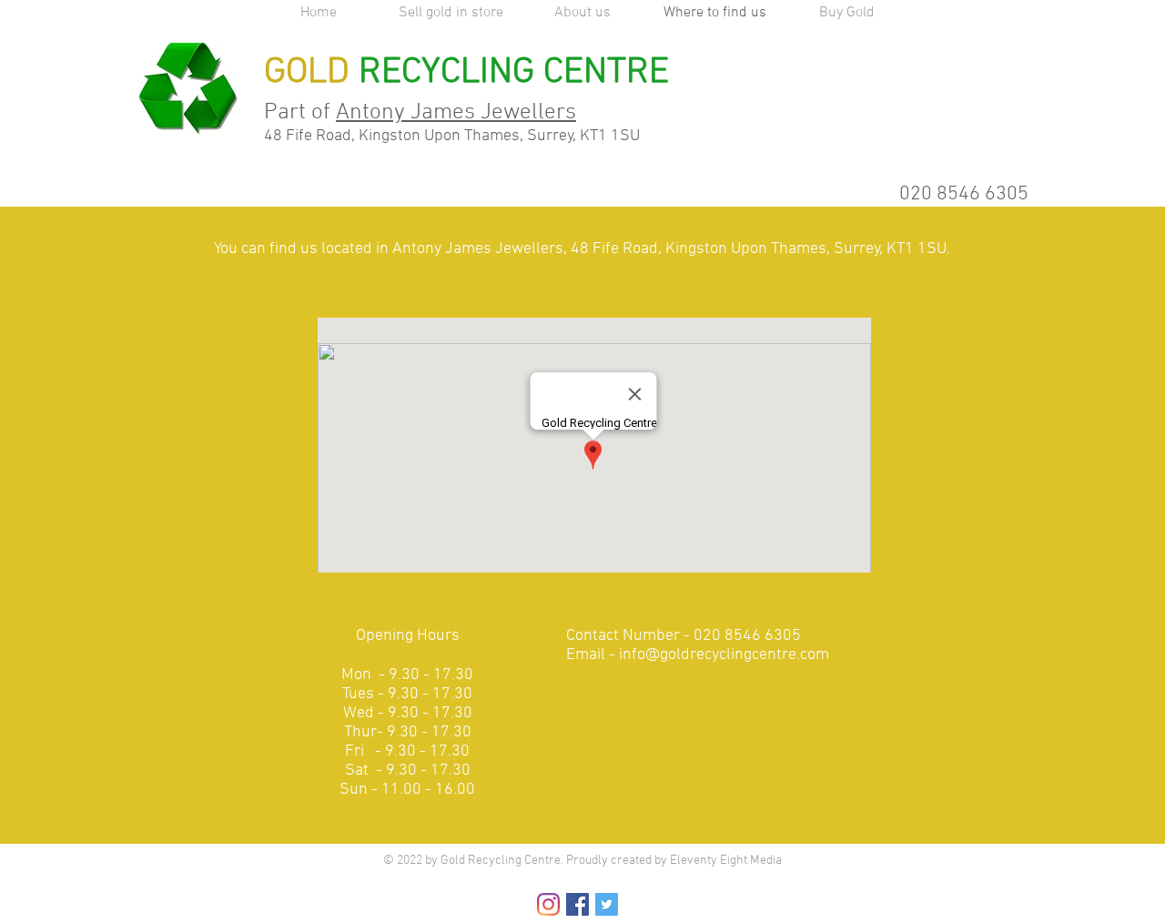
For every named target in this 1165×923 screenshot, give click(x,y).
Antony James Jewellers (456, 113)
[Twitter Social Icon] (606, 904)
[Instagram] (548, 904)
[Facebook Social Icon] (577, 904)
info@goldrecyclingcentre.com (724, 654)
